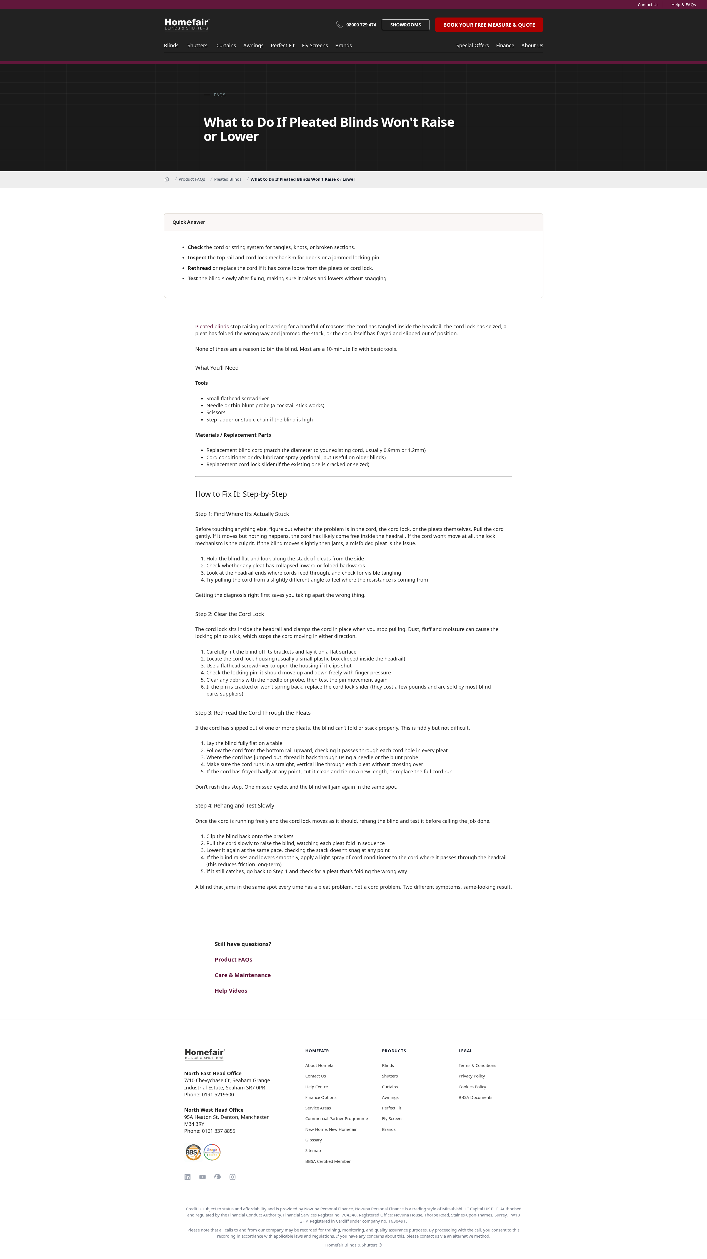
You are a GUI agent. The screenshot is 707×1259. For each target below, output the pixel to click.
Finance (505, 46)
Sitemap (313, 1150)
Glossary (313, 1140)
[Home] (166, 179)
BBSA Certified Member (328, 1161)
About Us (532, 46)
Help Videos (231, 990)
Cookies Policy (472, 1086)
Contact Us (648, 4)
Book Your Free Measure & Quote (489, 24)
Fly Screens (315, 46)
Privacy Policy (472, 1076)
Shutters (198, 45)
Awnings (253, 46)
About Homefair (320, 1065)
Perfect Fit (283, 46)
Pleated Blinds (227, 179)
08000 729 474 (361, 25)
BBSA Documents (475, 1097)
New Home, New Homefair (331, 1129)
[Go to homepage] (231, 1055)
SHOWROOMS (405, 25)
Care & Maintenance (243, 975)
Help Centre (316, 1086)
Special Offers (472, 46)
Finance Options (320, 1097)
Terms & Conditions (477, 1065)
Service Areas (318, 1108)
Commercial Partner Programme (336, 1118)
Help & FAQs (683, 4)
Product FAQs (192, 179)
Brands (343, 45)
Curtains (226, 46)
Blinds (171, 45)
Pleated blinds (212, 326)
